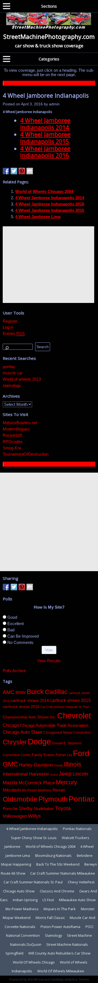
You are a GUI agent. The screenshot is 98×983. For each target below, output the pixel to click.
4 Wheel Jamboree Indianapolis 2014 (45, 123)
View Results (49, 660)
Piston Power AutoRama (60, 926)
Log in (8, 327)
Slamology (53, 935)
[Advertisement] (48, 264)
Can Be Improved (23, 636)
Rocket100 (12, 435)
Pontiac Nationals (77, 828)
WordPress (36, 979)
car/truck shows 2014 (29, 700)
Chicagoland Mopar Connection (67, 733)
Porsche (10, 808)
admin (54, 104)
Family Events (43, 755)
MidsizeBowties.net (20, 422)
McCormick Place (37, 782)
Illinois (72, 764)
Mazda (10, 782)
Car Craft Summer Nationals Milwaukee (62, 873)
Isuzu (54, 774)
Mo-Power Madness (36, 790)
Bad (10, 630)
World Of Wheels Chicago (34, 962)
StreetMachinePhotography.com (49, 36)
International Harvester (26, 774)
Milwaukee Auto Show (77, 899)
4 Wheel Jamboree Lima (37, 216)
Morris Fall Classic (50, 917)
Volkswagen (15, 816)
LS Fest (48, 899)
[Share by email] (29, 171)
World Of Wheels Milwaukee (60, 970)
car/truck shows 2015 (70, 700)
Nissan (59, 790)
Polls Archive (14, 670)
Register (10, 321)
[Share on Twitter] (14, 171)
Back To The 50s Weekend (57, 864)
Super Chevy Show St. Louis (34, 837)
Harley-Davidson (36, 765)
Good (12, 617)
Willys (34, 816)
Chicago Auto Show (22, 732)
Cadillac (56, 691)
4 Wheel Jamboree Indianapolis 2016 (45, 152)
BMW (21, 692)
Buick (35, 691)
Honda (58, 765)
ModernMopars (16, 429)
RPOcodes (13, 441)
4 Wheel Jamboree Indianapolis (46, 95)
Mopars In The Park (60, 908)
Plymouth (53, 799)
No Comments (20, 642)
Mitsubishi (12, 790)
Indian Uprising (25, 899)
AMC (8, 692)
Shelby (25, 808)
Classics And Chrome (57, 891)
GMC (10, 764)
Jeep (65, 773)
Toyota (63, 808)
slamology (12, 385)
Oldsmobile (20, 799)
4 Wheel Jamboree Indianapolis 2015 (45, 137)
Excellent (15, 623)
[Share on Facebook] (6, 171)
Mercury (66, 782)
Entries (14, 333)
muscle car (13, 373)
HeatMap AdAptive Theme (70, 979)
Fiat (69, 755)
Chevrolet (74, 715)
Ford (81, 753)
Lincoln (80, 774)
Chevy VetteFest (81, 882)
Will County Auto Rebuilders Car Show (59, 953)
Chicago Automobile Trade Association (54, 725)
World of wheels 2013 (22, 379)
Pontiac (81, 799)
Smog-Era (12, 448)
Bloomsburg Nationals (53, 855)
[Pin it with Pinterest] (22, 171)
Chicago (11, 725)
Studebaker (43, 808)
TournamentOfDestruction (25, 454)
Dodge (39, 741)
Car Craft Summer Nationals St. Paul (65, 707)
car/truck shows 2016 (21, 707)
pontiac (9, 366)
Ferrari (61, 755)
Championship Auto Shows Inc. (29, 717)
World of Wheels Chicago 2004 (44, 191)
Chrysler (15, 742)
